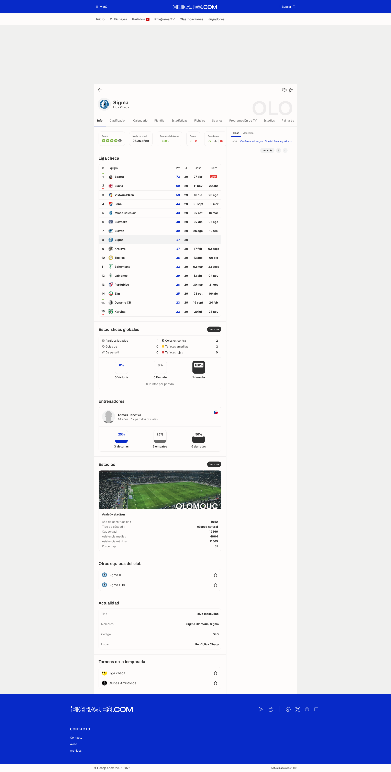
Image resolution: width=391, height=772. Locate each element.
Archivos (75, 750)
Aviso (73, 744)
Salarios (217, 120)
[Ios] (270, 709)
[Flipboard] (316, 709)
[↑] (278, 150)
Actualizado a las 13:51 (284, 767)
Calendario (140, 120)
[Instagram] (307, 709)
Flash (236, 132)
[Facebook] (288, 709)
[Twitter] (297, 709)
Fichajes (199, 120)
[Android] (261, 709)
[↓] (285, 150)
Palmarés (288, 120)
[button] (102, 6)
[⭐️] (290, 90)
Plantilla (159, 120)
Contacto (76, 737)
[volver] (100, 90)
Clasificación (118, 120)
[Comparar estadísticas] (284, 90)
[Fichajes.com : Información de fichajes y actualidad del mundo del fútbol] (194, 6)
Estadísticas (179, 120)
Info (100, 120)
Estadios (269, 120)
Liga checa (121, 107)
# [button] (103, 168)
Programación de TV (243, 120)
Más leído (248, 132)
